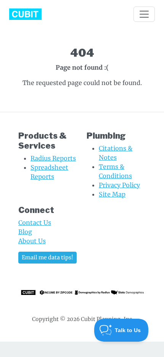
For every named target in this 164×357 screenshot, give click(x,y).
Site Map (112, 194)
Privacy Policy (119, 185)
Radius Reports (53, 158)
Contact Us (34, 222)
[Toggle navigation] (144, 14)
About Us (32, 241)
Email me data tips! (47, 257)
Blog (25, 232)
